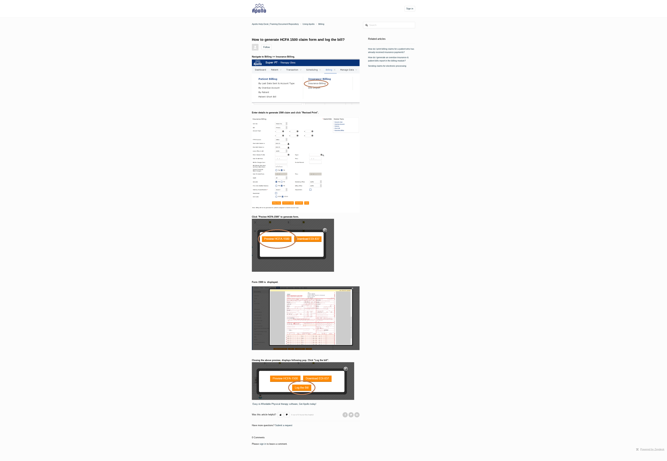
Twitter (351, 414)
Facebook (345, 414)
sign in (263, 444)
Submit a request (283, 425)
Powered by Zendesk (652, 449)
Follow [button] (266, 47)
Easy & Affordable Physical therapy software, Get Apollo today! (284, 404)
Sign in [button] (409, 8)
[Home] (259, 8)
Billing (321, 24)
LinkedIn (357, 414)
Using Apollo (309, 24)
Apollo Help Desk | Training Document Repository (275, 24)
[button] (280, 415)
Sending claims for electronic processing (387, 66)
